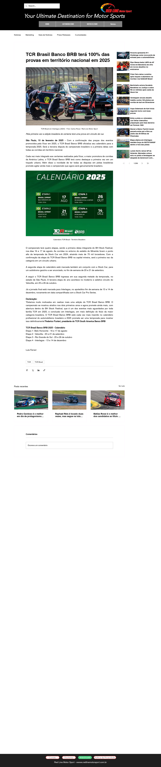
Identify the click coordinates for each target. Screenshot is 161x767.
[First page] (124, 163)
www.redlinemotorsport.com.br (92, 762)
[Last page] (148, 163)
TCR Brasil (39, 362)
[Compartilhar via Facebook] (27, 370)
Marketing (30, 35)
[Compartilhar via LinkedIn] (38, 370)
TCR (29, 362)
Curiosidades (80, 35)
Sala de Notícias (45, 35)
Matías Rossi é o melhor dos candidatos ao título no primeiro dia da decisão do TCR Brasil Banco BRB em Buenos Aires (107, 415)
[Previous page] (129, 163)
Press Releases (63, 35)
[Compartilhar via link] (44, 370)
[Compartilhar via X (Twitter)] (33, 370)
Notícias (17, 35)
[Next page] (142, 163)
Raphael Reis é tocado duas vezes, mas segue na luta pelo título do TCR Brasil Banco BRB (69, 415)
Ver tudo (122, 386)
